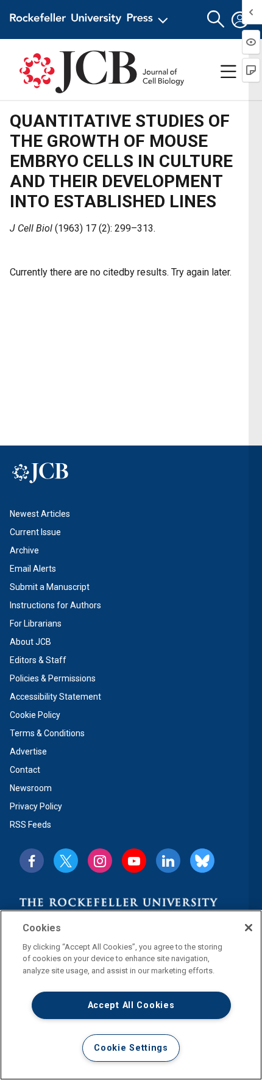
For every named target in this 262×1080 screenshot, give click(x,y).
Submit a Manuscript (50, 587)
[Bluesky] (202, 860)
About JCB (30, 642)
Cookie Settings (131, 1048)
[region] (131, 995)
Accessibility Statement (55, 697)
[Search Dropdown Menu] (215, 19)
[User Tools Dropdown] (240, 19)
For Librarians (36, 623)
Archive (24, 550)
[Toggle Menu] (228, 72)
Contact (25, 770)
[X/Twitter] (66, 860)
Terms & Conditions (47, 733)
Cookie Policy (35, 715)
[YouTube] (134, 860)
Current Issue (35, 532)
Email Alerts (33, 569)
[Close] (248, 927)
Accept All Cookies (131, 1005)
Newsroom (31, 788)
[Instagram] (100, 860)
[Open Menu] (91, 19)
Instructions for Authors (55, 605)
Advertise (28, 751)
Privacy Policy (36, 806)
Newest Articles (40, 514)
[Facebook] (31, 860)
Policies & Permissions (53, 678)
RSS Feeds (30, 825)
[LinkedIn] (168, 860)
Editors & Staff (38, 660)
